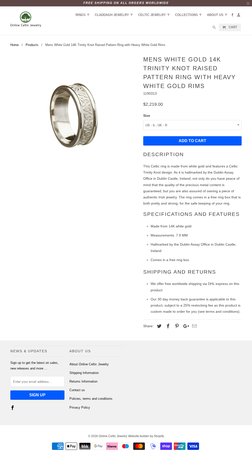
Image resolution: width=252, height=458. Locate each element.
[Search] (215, 28)
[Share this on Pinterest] (176, 326)
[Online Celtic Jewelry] (25, 19)
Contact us (77, 390)
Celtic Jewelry (154, 14)
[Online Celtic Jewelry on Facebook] (13, 407)
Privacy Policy (79, 407)
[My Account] (239, 16)
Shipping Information (84, 373)
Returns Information (83, 381)
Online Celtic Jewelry (113, 436)
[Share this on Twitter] (158, 326)
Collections (188, 14)
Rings (82, 14)
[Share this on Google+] (185, 326)
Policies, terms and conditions (90, 398)
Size (146, 116)
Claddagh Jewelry (114, 14)
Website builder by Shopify (146, 436)
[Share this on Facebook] (167, 326)
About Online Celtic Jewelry (89, 364)
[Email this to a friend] (194, 326)
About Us (217, 14)
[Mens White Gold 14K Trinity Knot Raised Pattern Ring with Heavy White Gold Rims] (74, 118)
